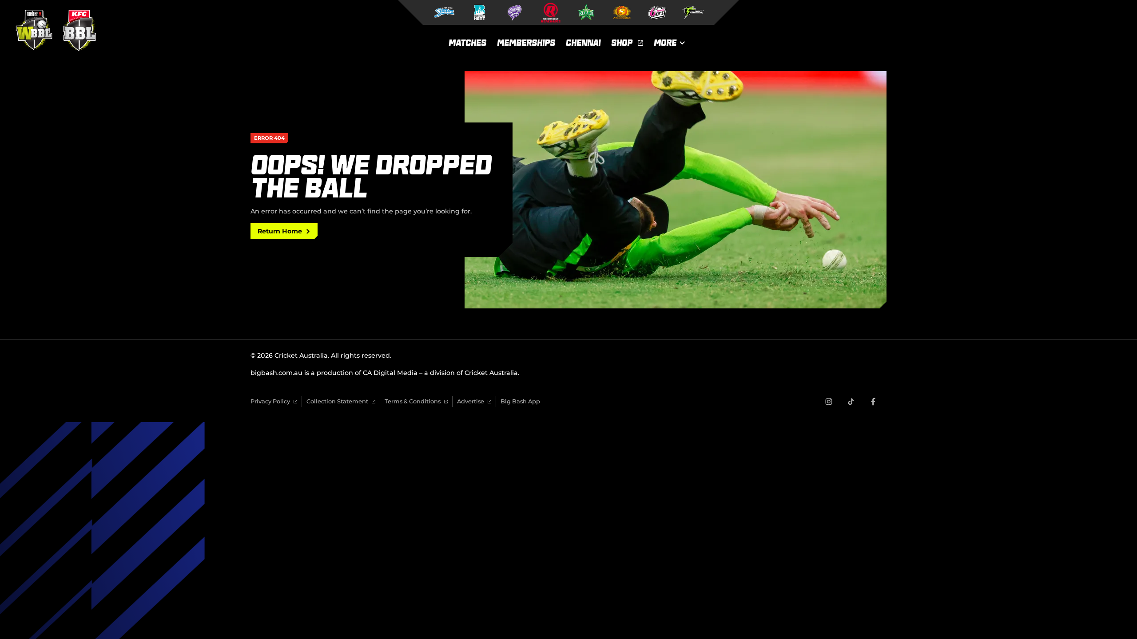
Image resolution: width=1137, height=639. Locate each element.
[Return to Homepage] (53, 30)
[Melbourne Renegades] (550, 12)
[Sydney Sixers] (657, 12)
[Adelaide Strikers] (444, 12)
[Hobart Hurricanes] (515, 12)
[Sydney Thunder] (693, 12)
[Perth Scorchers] (621, 12)
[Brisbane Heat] (479, 12)
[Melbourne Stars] (586, 12)
